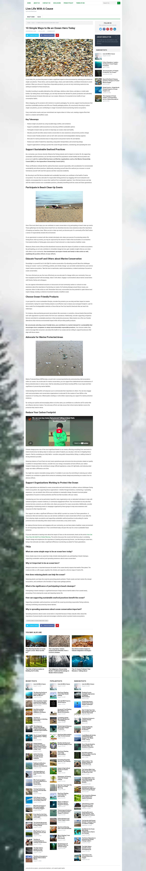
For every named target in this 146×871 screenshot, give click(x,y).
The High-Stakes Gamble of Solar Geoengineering (38, 849)
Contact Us (46, 3)
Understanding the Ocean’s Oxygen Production (87, 728)
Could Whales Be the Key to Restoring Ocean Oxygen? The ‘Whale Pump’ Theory (89, 737)
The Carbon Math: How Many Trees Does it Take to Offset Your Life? (89, 771)
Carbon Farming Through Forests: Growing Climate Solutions (38, 756)
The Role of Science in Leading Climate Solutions (88, 720)
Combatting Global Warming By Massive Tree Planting (63, 719)
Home (29, 3)
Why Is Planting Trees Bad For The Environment (64, 837)
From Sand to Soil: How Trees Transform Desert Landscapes (40, 816)
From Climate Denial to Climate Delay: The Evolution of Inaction (88, 746)
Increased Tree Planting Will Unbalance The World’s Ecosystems (64, 711)
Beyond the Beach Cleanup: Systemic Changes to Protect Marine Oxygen (111, 80)
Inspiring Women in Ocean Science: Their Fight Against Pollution (88, 813)
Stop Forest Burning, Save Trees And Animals (64, 827)
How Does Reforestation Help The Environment (64, 735)
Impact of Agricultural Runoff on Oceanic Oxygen (64, 770)
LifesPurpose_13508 (31, 31)
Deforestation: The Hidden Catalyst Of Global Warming (87, 762)
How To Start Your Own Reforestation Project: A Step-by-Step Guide (89, 711)
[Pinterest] (57, 35)
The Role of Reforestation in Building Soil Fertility (40, 719)
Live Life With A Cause (39, 8)
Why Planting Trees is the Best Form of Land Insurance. (39, 832)
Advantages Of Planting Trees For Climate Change (64, 778)
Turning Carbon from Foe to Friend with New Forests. (39, 790)
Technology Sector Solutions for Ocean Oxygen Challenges (87, 703)
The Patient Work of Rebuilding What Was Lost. (39, 773)
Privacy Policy (68, 3)
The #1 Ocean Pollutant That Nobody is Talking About (40, 737)
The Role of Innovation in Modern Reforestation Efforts (40, 858)
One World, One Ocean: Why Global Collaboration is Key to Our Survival (88, 831)
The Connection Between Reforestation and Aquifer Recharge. (89, 797)
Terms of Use (80, 3)
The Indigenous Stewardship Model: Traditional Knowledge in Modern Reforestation (59, 671)
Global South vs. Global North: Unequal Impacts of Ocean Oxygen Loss (111, 89)
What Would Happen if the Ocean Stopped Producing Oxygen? (39, 807)
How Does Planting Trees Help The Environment (63, 795)
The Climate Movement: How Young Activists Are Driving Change (40, 824)
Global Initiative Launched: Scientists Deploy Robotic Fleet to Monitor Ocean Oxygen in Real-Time (39, 746)
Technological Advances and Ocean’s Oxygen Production (65, 727)
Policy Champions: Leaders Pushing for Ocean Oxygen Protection (110, 64)
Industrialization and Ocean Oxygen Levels (64, 819)
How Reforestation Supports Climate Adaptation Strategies (39, 711)
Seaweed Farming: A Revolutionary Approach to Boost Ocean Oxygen (88, 788)
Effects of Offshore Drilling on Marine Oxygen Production (63, 803)
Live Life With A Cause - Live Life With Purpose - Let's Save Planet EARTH (45, 868)
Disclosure (57, 3)
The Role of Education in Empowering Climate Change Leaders (89, 839)
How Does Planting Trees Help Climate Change (63, 694)
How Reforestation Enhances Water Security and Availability (89, 754)
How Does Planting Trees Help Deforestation (63, 753)
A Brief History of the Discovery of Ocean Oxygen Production (88, 805)
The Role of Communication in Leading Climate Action (40, 841)
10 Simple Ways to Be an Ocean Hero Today (37, 620)
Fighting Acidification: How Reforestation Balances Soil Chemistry (40, 764)
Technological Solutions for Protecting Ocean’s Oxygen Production (64, 812)
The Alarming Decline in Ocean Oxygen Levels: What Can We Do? (35, 650)
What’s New (30, 17)
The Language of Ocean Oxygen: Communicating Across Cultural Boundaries (110, 97)
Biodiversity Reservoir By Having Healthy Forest (65, 743)
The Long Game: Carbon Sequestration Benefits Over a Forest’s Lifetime (58, 650)
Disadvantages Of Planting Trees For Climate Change (63, 845)
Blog (39, 17)
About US (37, 3)
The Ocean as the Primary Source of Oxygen (87, 856)
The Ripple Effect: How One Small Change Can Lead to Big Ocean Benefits (88, 780)
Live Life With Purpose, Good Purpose (64, 701)
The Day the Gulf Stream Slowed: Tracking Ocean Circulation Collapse (89, 822)
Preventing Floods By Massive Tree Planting (64, 760)
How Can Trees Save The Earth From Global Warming (65, 786)
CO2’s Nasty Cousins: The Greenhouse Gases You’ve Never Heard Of (40, 799)
